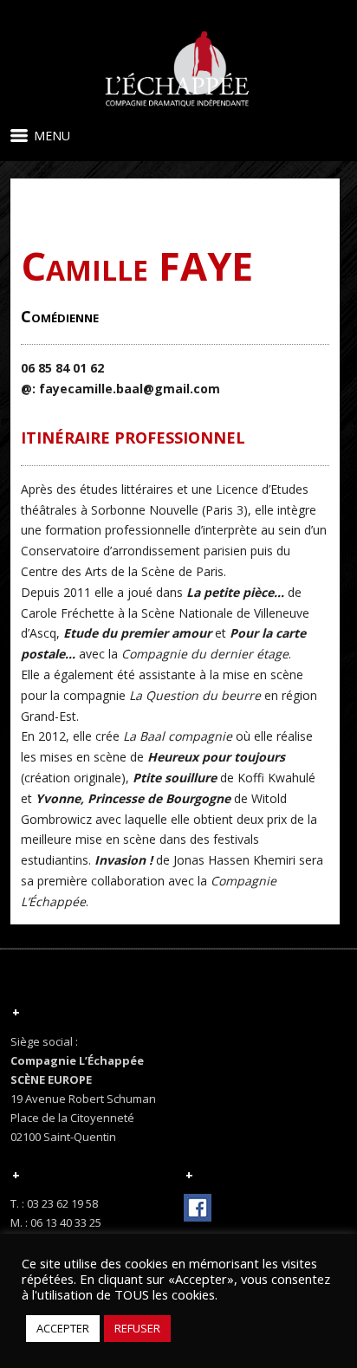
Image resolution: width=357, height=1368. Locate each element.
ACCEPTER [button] (62, 1328)
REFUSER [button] (137, 1328)
